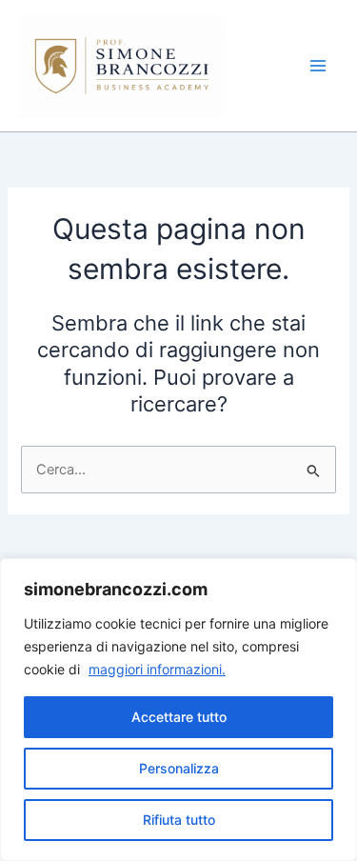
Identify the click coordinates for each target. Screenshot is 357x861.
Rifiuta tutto (179, 819)
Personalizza (179, 768)
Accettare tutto (179, 717)
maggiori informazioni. (157, 669)
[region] (178, 709)
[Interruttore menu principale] (318, 66)
